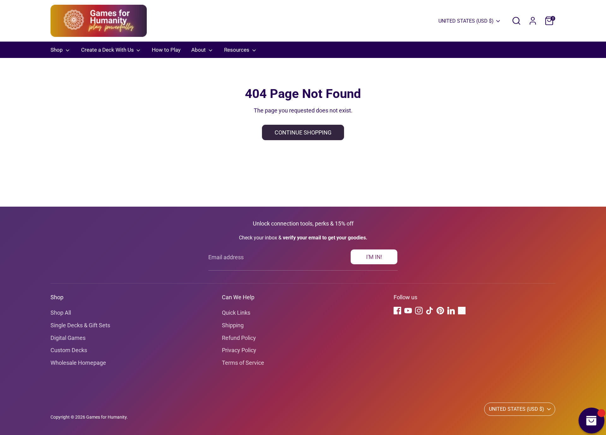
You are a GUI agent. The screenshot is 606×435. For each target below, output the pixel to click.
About (199, 50)
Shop (57, 50)
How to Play (166, 50)
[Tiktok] (429, 310)
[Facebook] (397, 310)
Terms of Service (243, 362)
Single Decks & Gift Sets (80, 325)
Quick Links (236, 312)
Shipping (233, 325)
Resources (237, 50)
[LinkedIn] (451, 310)
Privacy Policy (239, 350)
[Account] (532, 20)
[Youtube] (408, 310)
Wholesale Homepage (78, 362)
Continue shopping (303, 132)
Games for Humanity (106, 417)
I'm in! (374, 257)
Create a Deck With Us (108, 50)
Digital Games (68, 338)
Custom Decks (68, 350)
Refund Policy (239, 338)
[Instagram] (419, 310)
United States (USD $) (466, 21)
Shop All (60, 312)
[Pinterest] (440, 310)
